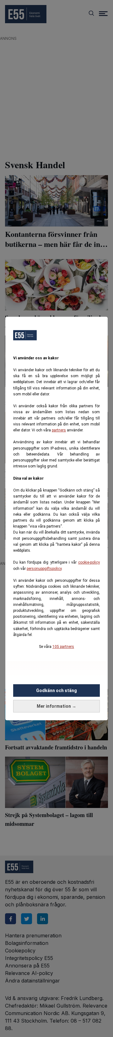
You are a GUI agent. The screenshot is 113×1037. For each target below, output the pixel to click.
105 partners (63, 646)
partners (59, 430)
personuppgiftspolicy (44, 568)
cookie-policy (89, 562)
